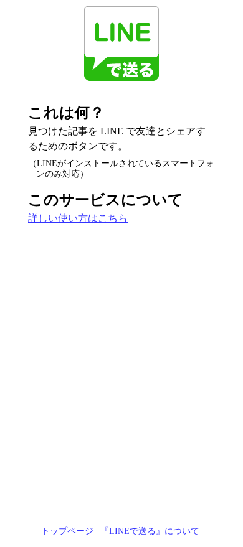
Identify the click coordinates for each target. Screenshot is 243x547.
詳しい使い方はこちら (78, 218)
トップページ (67, 531)
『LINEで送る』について (151, 531)
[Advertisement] (121, 371)
